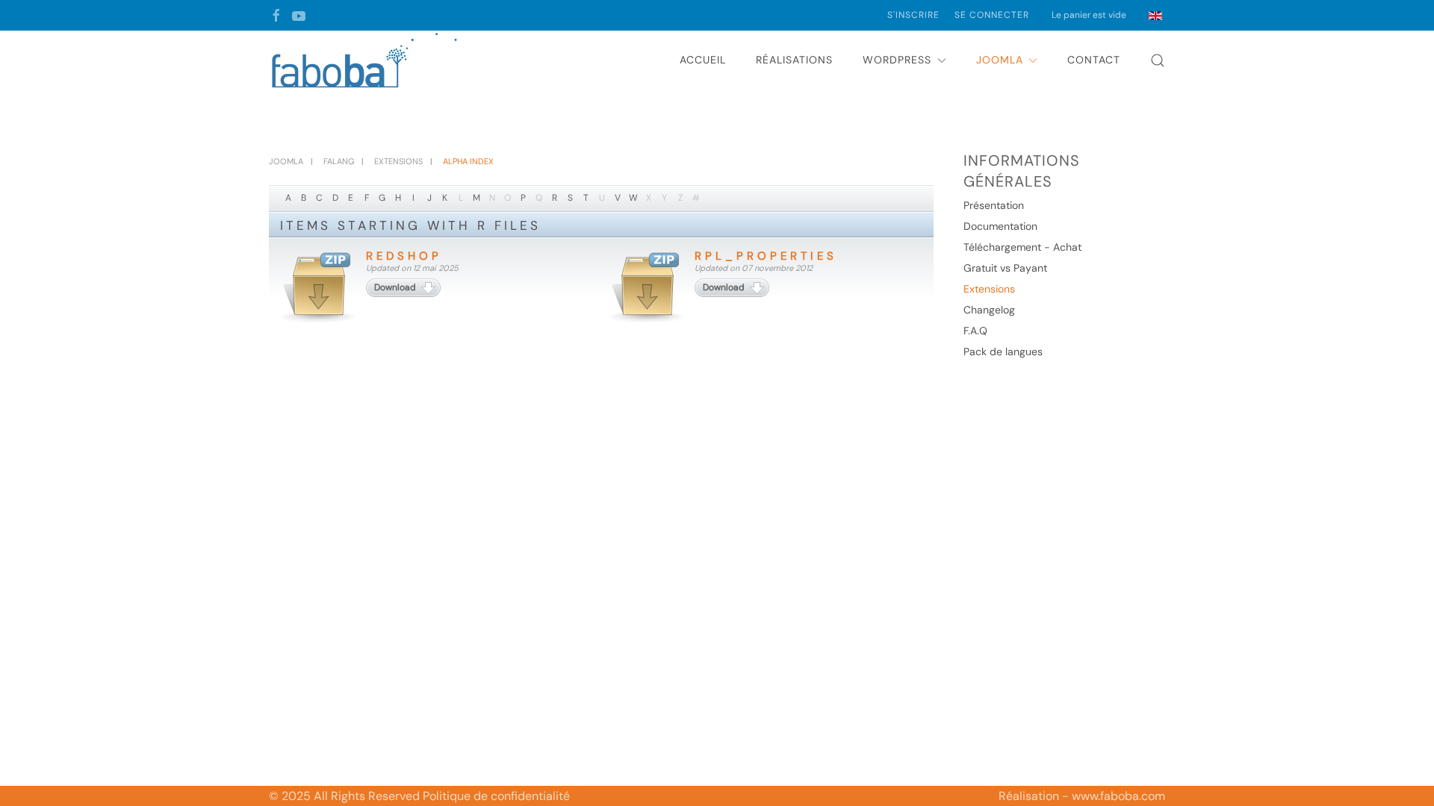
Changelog (989, 309)
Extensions (989, 289)
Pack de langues (1003, 351)
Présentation (993, 205)
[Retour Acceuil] (366, 60)
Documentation (1000, 226)
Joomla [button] (999, 59)
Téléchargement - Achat (1022, 247)
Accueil (703, 59)
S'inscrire (913, 15)
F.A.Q (975, 330)
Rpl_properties (766, 256)
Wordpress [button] (897, 59)
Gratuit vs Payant (1005, 268)
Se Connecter (992, 15)
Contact (1093, 59)
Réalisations (794, 59)
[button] (1157, 60)
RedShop (404, 256)
